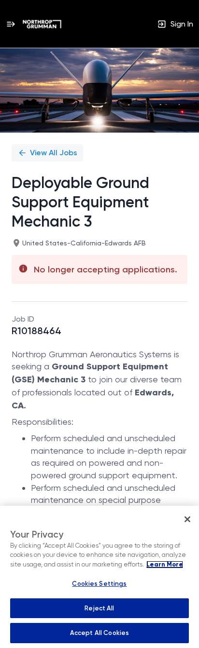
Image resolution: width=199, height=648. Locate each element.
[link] (42, 24)
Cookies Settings (99, 583)
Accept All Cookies (99, 632)
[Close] (187, 519)
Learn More (164, 564)
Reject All (99, 608)
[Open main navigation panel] (10, 24)
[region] (99, 577)
